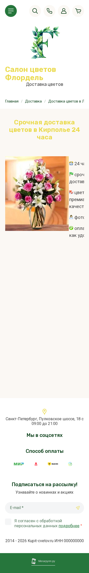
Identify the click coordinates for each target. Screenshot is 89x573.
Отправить (78, 508)
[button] (11, 11)
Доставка (33, 101)
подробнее (69, 525)
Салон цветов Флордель (30, 73)
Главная (12, 101)
